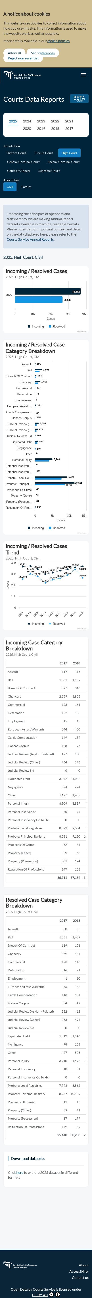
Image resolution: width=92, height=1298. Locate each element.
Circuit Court (44, 153)
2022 (55, 121)
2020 (27, 128)
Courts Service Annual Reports (30, 239)
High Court (69, 153)
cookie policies (58, 41)
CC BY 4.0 (40, 1295)
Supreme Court (49, 171)
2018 (55, 128)
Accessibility (79, 1271)
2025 (13, 121)
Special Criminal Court (63, 162)
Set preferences (43, 53)
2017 (69, 128)
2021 (69, 121)
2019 (41, 128)
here (19, 1172)
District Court (16, 153)
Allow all (14, 53)
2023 (41, 121)
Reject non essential (23, 58)
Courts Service (44, 1289)
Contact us (80, 1277)
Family (26, 187)
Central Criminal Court (23, 162)
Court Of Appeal (18, 171)
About (84, 1265)
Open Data (19, 1289)
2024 (27, 121)
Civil (10, 187)
